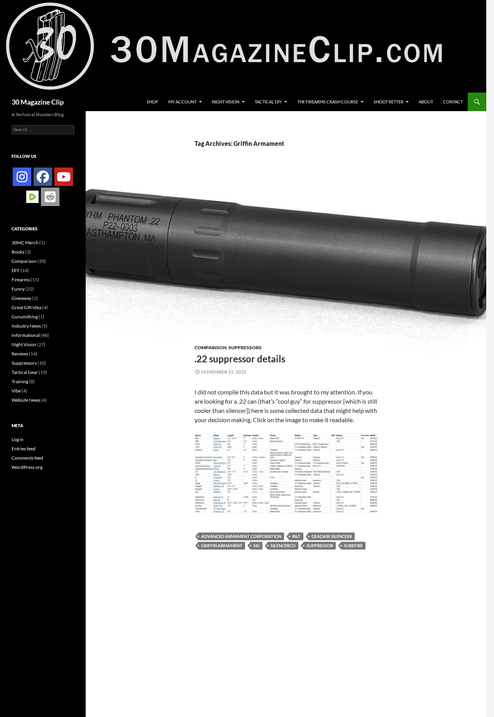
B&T (296, 536)
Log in (18, 439)
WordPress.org (27, 467)
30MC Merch (25, 242)
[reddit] (50, 197)
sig (256, 545)
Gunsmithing (25, 317)
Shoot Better (388, 101)
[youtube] (63, 176)
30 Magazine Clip (38, 102)
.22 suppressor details (240, 358)
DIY (16, 270)
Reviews (20, 354)
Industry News (26, 326)
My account (182, 101)
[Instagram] (22, 176)
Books (18, 252)
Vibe (16, 391)
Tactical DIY (268, 101)
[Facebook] (43, 176)
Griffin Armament (221, 545)
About (426, 101)
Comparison (211, 347)
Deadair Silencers (331, 536)
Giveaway (21, 298)
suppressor (319, 545)
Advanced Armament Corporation (241, 536)
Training (20, 381)
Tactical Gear (25, 372)
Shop (152, 101)
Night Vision (225, 101)
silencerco (283, 545)
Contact (453, 101)
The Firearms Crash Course (327, 101)
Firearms (21, 279)
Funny (18, 289)
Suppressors (245, 347)
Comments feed (27, 458)
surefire (353, 545)
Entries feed (24, 449)
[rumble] (32, 196)
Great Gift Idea (26, 307)
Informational (26, 335)
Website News (26, 400)
